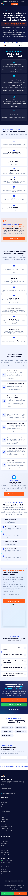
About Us (3, 800)
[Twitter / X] (12, 881)
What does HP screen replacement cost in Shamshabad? (13, 661)
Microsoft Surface (5, 852)
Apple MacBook (4, 850)
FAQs (2, 809)
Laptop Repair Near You (6, 824)
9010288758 (18, 791)
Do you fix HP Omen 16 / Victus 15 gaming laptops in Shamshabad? (13, 674)
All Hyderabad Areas (6, 873)
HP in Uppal (21, 731)
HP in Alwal (7, 731)
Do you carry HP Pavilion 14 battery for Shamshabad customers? (12, 655)
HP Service (13, 10)
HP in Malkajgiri (7, 727)
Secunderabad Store (6, 871)
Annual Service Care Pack (6, 830)
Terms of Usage (13, 887)
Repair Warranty (4, 819)
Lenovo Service (4, 841)
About (17, 889)
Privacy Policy (6, 887)
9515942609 (12, 791)
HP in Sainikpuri (21, 727)
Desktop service (10, 493)
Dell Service (3, 845)
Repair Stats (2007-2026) (6, 828)
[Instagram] (9, 881)
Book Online (14, 4)
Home (8, 10)
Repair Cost (3, 817)
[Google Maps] (22, 881)
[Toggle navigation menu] (25, 4)
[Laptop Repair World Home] (3, 4)
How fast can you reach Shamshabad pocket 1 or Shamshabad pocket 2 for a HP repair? (12, 647)
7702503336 (5, 791)
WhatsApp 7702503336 (15, 704)
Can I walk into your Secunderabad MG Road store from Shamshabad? (12, 668)
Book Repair (3, 804)
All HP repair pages (7, 735)
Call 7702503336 (8, 607)
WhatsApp (15, 604)
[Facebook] (6, 881)
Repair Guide (4, 821)
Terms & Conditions (21, 887)
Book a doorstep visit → (14, 601)
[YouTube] (15, 881)
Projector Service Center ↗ (6, 833)
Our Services (4, 802)
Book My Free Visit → (14, 700)
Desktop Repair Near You (6, 826)
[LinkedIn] (18, 881)
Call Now (21, 893)
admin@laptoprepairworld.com (9, 793)
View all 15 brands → (5, 854)
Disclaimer (13, 889)
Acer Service (4, 843)
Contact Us (3, 806)
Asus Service (4, 848)
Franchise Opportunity (5, 811)
